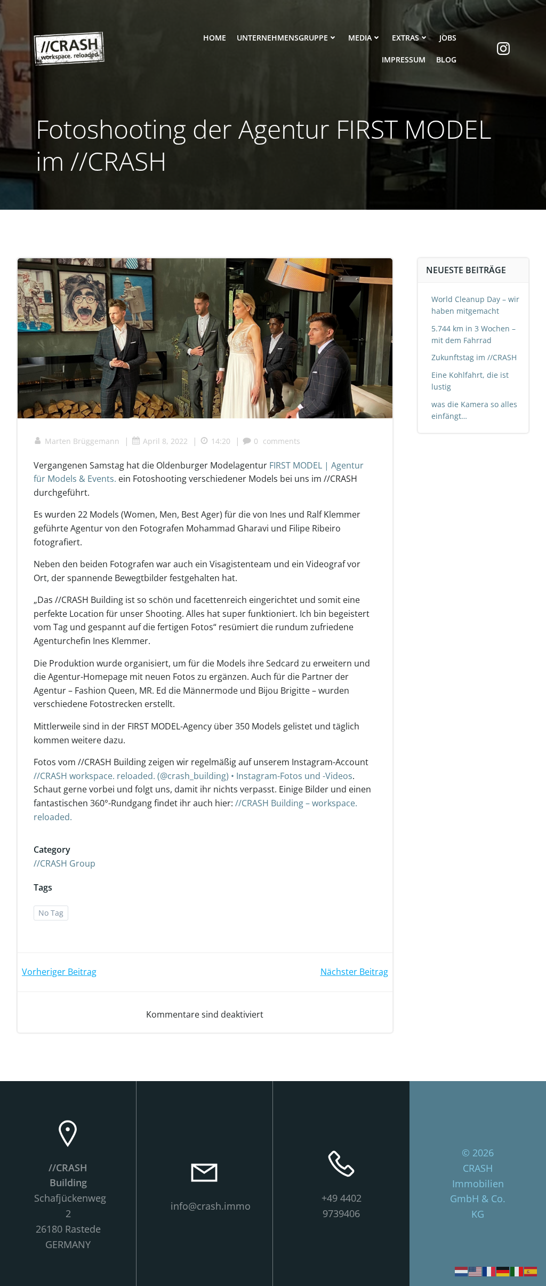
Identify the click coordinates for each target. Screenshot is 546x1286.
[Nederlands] (462, 1270)
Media (360, 38)
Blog (446, 59)
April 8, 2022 (165, 441)
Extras (405, 38)
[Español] (531, 1270)
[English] (476, 1270)
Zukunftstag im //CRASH (474, 357)
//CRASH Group (64, 863)
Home (214, 38)
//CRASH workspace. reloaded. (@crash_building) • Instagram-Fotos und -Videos (193, 776)
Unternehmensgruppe (282, 38)
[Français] (489, 1270)
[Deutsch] (503, 1270)
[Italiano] (517, 1270)
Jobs (447, 38)
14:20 (220, 441)
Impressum (403, 59)
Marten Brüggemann (82, 441)
